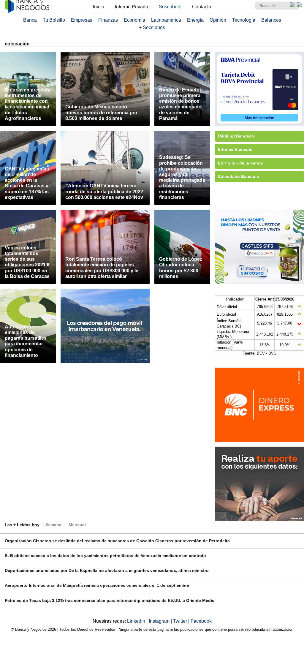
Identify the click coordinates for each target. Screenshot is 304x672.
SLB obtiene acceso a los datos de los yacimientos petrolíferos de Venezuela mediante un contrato (105, 555)
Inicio (98, 6)
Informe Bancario (235, 149)
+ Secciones (152, 27)
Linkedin (136, 621)
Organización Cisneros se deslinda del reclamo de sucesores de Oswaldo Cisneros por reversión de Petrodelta (117, 540)
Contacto (201, 6)
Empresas (81, 20)
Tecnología (243, 20)
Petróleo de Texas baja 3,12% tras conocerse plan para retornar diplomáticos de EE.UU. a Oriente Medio (110, 600)
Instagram (160, 621)
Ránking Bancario (236, 136)
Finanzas (108, 20)
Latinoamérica (166, 20)
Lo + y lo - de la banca (240, 163)
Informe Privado (131, 6)
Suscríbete (170, 6)
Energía (195, 20)
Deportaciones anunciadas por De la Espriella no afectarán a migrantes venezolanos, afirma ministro (107, 570)
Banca (30, 20)
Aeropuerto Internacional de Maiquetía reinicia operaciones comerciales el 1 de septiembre (97, 585)
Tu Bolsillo (54, 20)
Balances (271, 20)
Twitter (180, 621)
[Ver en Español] (299, 4)
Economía (134, 20)
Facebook (201, 621)
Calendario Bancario (238, 176)
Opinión (218, 20)
